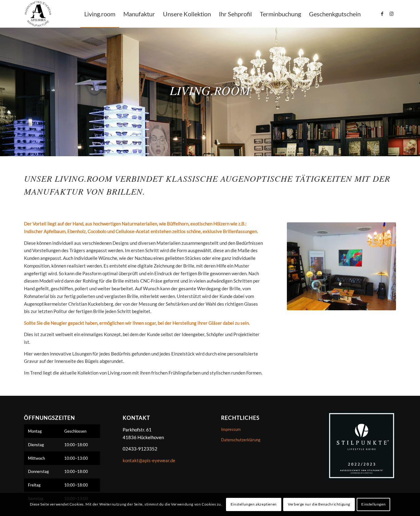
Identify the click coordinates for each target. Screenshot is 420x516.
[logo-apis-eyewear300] (38, 13)
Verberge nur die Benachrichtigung (319, 504)
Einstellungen (373, 504)
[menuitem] (99, 13)
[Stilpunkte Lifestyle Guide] (360, 445)
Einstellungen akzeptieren (254, 504)
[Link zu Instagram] (391, 13)
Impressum (231, 429)
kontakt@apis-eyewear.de (149, 460)
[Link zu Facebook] (382, 13)
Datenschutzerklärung (240, 439)
